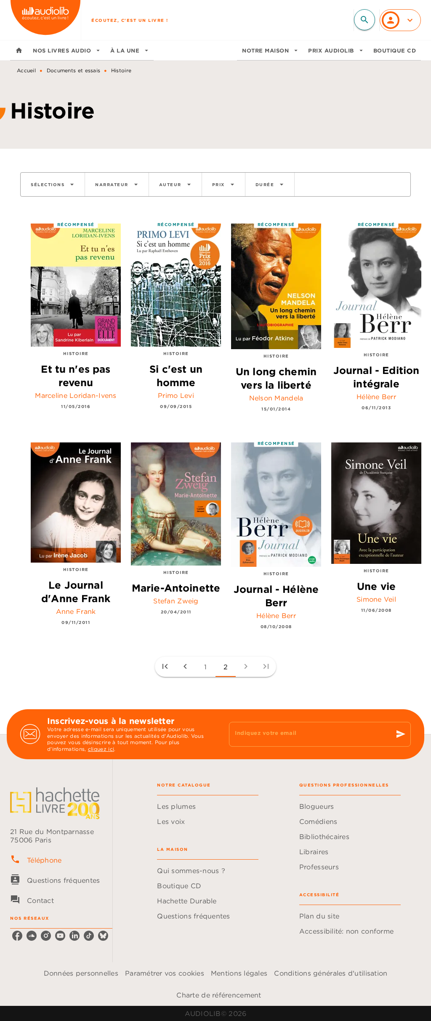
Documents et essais (74, 70)
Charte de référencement (218, 995)
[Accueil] (45, 20)
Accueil (26, 70)
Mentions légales (239, 973)
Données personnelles (81, 973)
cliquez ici (101, 749)
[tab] (19, 50)
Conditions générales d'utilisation (330, 973)
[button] (53, 184)
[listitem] (17, 936)
